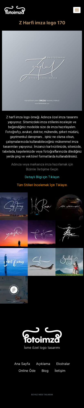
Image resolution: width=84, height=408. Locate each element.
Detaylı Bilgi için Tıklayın (42, 177)
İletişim (60, 371)
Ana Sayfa (22, 364)
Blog (45, 371)
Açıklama (43, 364)
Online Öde (27, 371)
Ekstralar (63, 364)
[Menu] (77, 10)
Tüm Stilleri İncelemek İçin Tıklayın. (42, 185)
